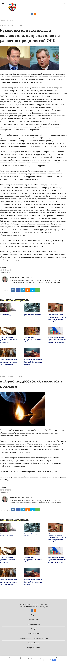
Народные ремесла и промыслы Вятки (33, 638)
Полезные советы (33, 633)
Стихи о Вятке (33, 643)
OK (54, 660)
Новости (10, 20)
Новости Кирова (33, 624)
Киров (33, 615)
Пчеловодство (33, 619)
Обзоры (33, 629)
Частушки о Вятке (33, 647)
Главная (2, 20)
